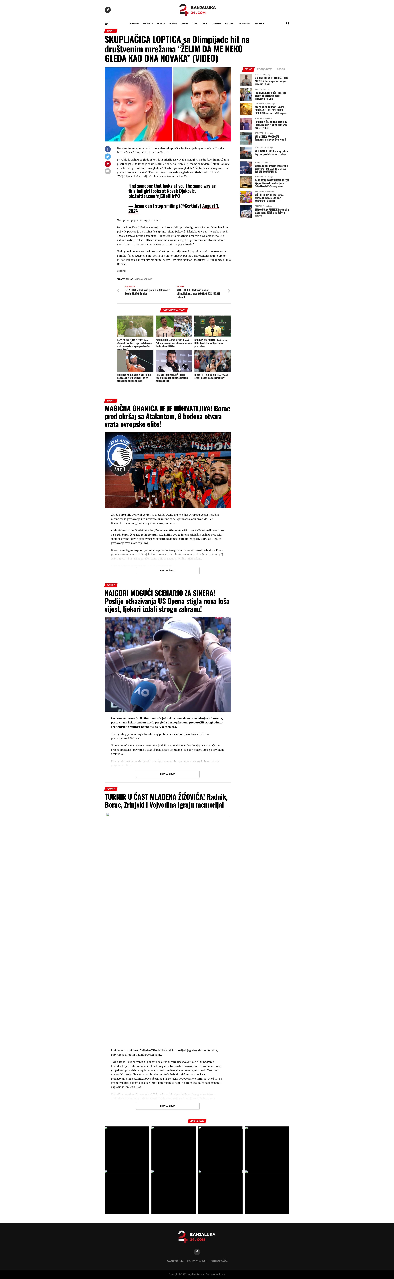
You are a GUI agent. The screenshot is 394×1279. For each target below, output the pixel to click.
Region (185, 23)
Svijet (205, 23)
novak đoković (144, 279)
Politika (229, 23)
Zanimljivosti (244, 23)
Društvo (173, 23)
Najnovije (134, 23)
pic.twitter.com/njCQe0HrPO (154, 195)
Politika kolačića (219, 1260)
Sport (195, 23)
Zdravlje (217, 23)
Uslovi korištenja (175, 1260)
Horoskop (259, 23)
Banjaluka (148, 23)
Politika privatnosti (197, 1260)
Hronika (161, 23)
